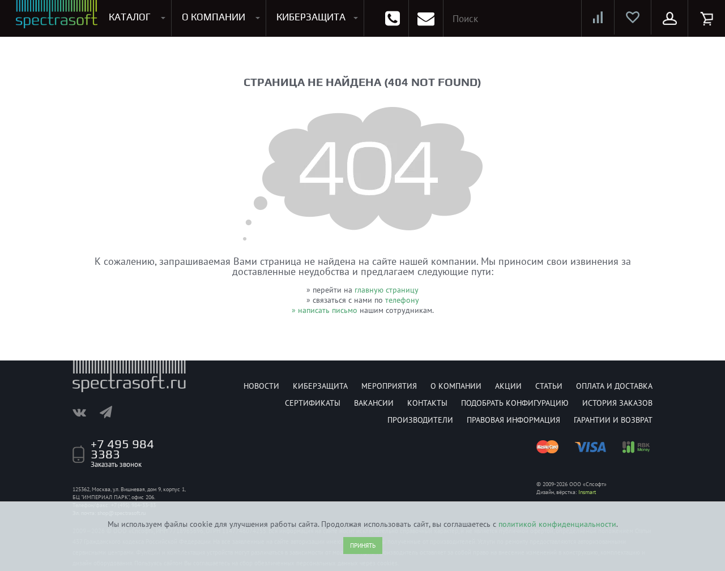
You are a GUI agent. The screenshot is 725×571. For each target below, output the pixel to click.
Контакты (427, 403)
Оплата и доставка (614, 386)
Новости (261, 386)
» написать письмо (324, 310)
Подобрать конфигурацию (515, 403)
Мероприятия (389, 386)
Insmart (587, 492)
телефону (402, 300)
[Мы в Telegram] (111, 412)
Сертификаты (312, 403)
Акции (508, 386)
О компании (455, 386)
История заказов (617, 403)
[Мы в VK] (84, 412)
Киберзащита (320, 386)
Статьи (548, 386)
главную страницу (387, 290)
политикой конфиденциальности (557, 524)
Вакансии (374, 403)
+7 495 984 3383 (122, 449)
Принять (363, 545)
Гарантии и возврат (613, 420)
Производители (420, 420)
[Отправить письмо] (426, 18)
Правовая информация (513, 420)
